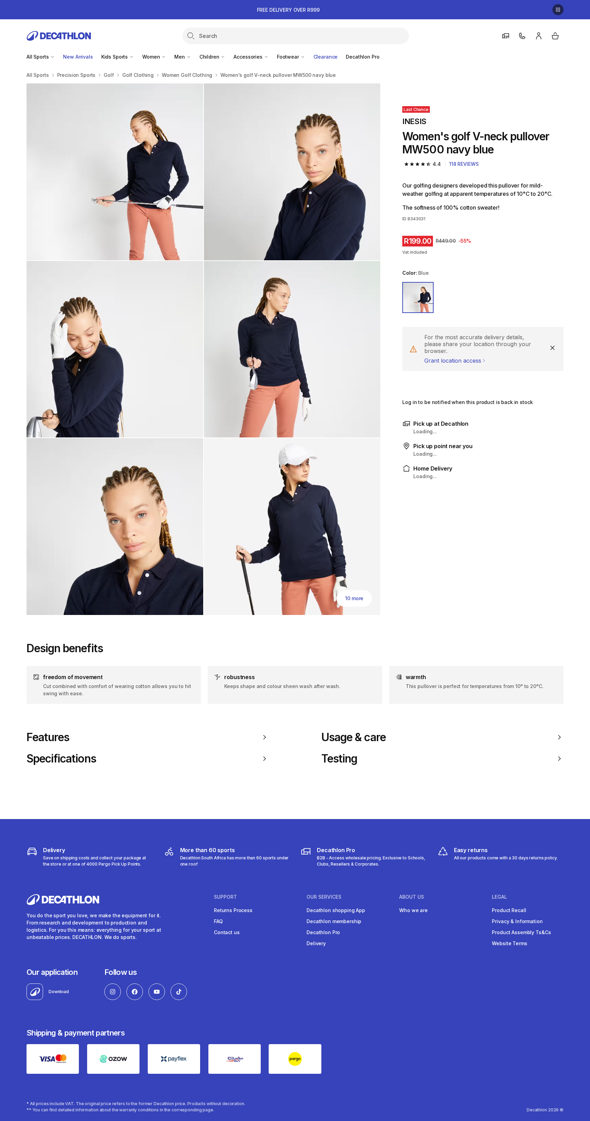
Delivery (316, 943)
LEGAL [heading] (499, 897)
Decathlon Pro (362, 57)
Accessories (248, 57)
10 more (354, 598)
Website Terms (509, 943)
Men (180, 57)
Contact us (227, 932)
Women (151, 57)
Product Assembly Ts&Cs (521, 932)
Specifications (61, 758)
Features (48, 737)
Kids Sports (115, 57)
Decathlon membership (334, 921)
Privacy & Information (517, 921)
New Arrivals (78, 57)
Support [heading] (225, 897)
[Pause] (557, 9)
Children (210, 57)
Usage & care (353, 737)
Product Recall (509, 910)
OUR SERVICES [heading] (324, 897)
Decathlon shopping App (336, 910)
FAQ (218, 921)
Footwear (288, 57)
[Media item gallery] (203, 349)
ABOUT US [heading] (411, 897)
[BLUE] (417, 297)
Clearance (325, 57)
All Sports (38, 57)
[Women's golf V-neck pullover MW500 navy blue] (115, 171)
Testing (339, 758)
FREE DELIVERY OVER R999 (288, 10)
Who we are (413, 910)
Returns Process (233, 910)
